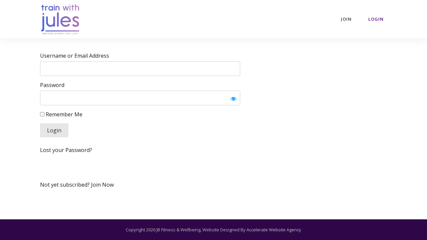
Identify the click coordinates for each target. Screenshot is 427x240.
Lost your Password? (66, 150)
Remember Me (63, 114)
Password (52, 85)
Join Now (102, 184)
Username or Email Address (74, 55)
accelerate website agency (274, 230)
